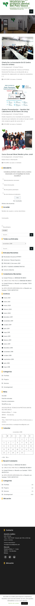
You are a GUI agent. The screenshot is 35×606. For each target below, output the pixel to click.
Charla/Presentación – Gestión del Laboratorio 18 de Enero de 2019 (15, 110)
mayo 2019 (7, 332)
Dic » (7, 457)
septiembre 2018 (9, 359)
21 (13, 449)
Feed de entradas (7, 398)
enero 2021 (7, 301)
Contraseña (5, 218)
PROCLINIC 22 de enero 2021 (12, 263)
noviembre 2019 (8, 321)
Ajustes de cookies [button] (13, 603)
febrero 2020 (8, 309)
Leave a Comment (17, 79)
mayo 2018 (7, 367)
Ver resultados (17, 201)
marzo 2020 (7, 305)
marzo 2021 (7, 298)
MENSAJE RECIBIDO (20, 278)
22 (17, 449)
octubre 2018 (7, 355)
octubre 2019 (7, 324)
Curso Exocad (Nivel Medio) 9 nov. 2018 (17, 154)
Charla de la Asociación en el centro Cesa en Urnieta (16, 63)
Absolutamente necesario (11, 180)
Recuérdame (7, 227)
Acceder (5, 230)
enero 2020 (7, 313)
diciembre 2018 (8, 348)
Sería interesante (9, 185)
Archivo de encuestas (8, 203)
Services (6, 383)
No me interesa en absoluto (12, 194)
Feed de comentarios (8, 401)
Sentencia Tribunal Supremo (12, 260)
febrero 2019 (7, 340)
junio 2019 (7, 328)
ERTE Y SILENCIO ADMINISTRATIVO (14, 266)
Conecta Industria (9, 270)
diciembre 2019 (8, 317)
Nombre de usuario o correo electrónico (13, 211)
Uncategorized (7, 67)
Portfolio (6, 375)
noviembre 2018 (8, 351)
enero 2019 (7, 344)
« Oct (3, 457)
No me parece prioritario (11, 189)
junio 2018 (7, 363)
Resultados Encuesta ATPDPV (12, 257)
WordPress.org (6, 404)
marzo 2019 (7, 336)
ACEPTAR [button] (24, 603)
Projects (6, 379)
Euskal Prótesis (18, 67)
